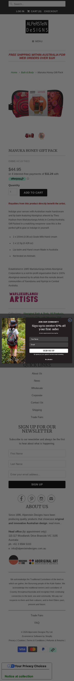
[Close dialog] (70, 320)
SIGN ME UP (48, 351)
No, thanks (48, 359)
